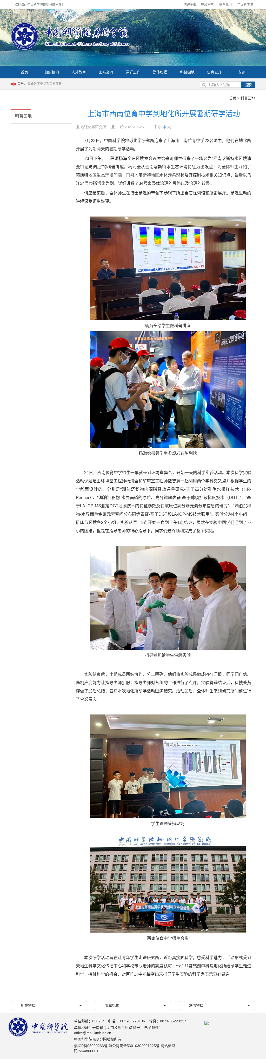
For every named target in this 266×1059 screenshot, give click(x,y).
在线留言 (207, 4)
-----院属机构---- (111, 1005)
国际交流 (106, 72)
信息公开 (214, 72)
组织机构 (51, 72)
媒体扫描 (160, 72)
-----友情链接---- (195, 1005)
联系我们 (225, 4)
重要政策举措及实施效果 (45, 84)
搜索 (248, 85)
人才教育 (78, 72)
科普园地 (187, 72)
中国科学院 (245, 4)
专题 (241, 72)
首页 (24, 72)
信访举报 (190, 4)
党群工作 (133, 72)
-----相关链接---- (27, 1005)
